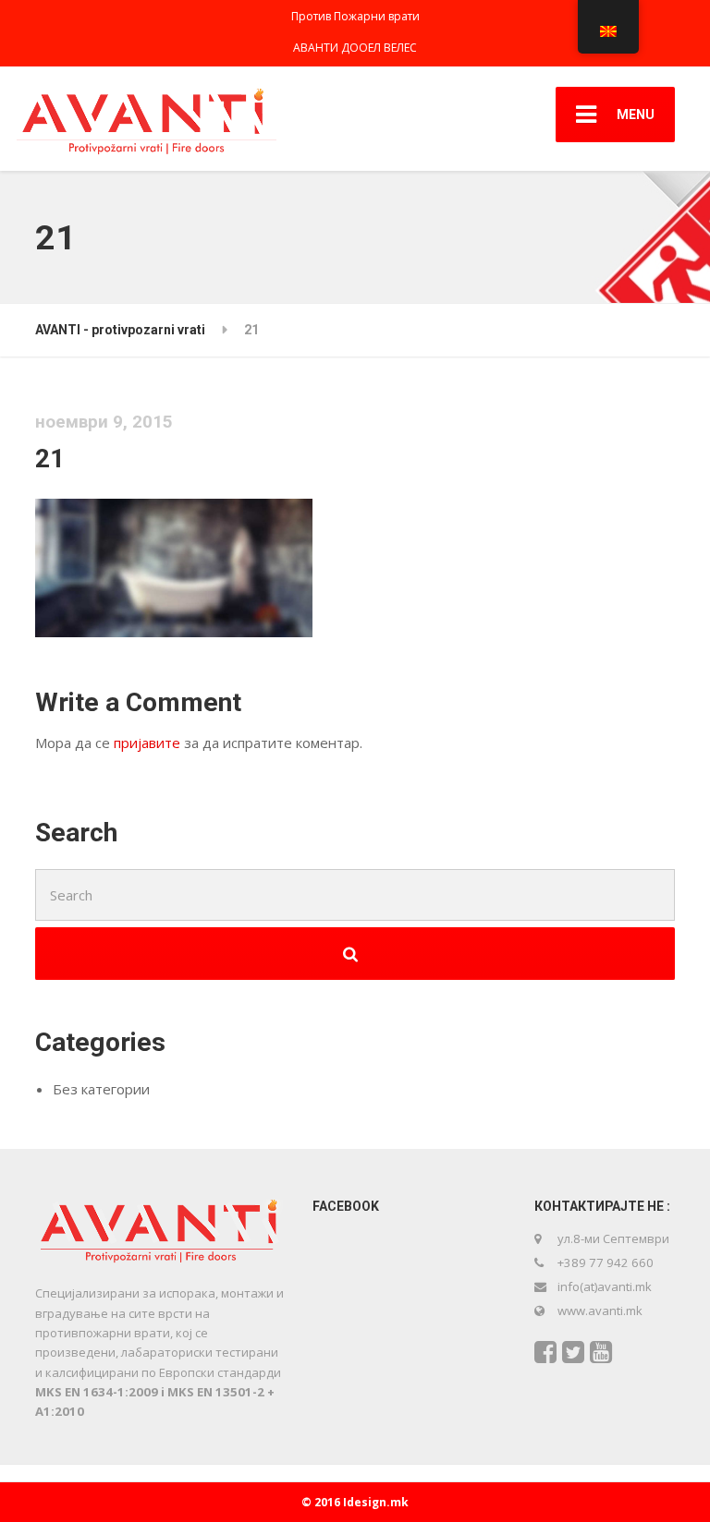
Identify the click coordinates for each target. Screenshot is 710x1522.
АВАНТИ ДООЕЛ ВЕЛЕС (355, 47)
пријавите (147, 742)
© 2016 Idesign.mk (355, 1502)
